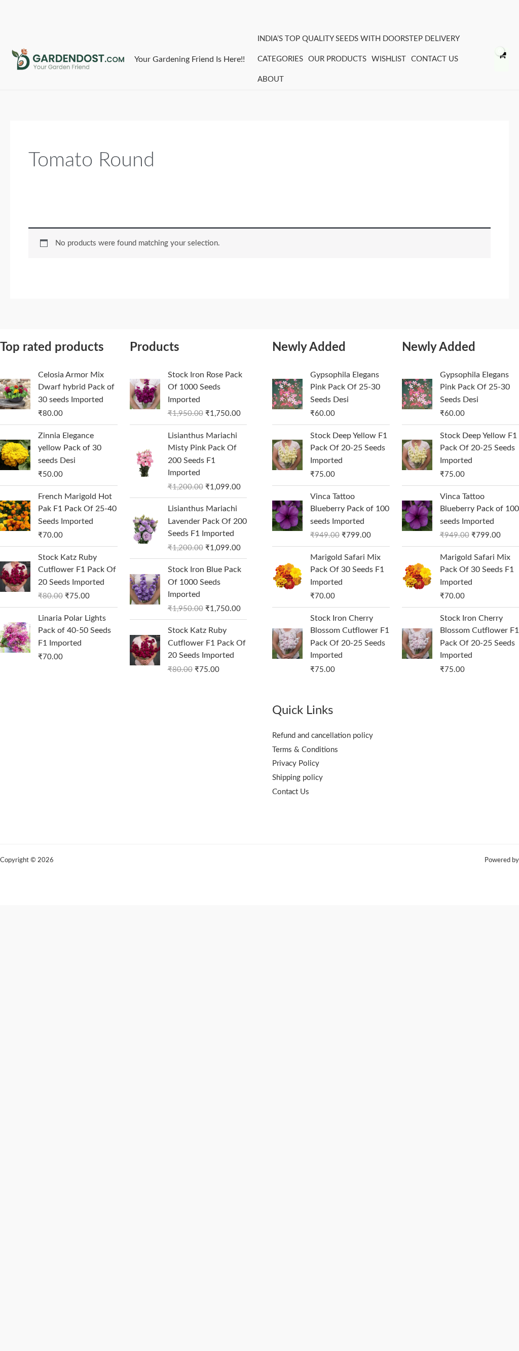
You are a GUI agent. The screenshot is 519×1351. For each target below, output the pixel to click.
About (270, 79)
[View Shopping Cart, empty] (501, 60)
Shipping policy (297, 777)
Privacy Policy (295, 763)
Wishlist (389, 59)
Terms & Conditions (305, 750)
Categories (280, 59)
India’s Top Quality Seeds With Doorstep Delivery (358, 39)
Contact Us (434, 59)
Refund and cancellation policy (322, 735)
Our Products (337, 59)
